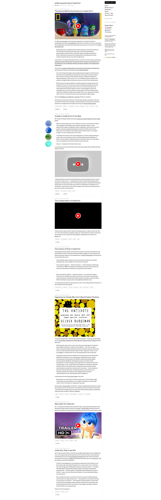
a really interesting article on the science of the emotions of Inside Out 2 (80, 68)
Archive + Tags (109, 13)
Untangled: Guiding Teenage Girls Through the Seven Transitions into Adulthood (76, 61)
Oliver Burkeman (73, 394)
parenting (82, 106)
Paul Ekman (76, 287)
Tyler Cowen (87, 394)
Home (106, 6)
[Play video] (78, 215)
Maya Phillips (63, 190)
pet (78, 456)
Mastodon (109, 32)
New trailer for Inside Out (64, 404)
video (66, 5)
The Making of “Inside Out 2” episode (69, 97)
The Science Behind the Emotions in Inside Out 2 (74, 11)
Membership (108, 7)
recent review (66, 386)
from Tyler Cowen (72, 376)
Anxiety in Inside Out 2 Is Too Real (68, 116)
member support (108, 36)
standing (74, 456)
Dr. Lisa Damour (72, 43)
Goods (106, 11)
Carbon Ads (114, 22)
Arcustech (112, 38)
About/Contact (109, 15)
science (91, 287)
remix (74, 239)
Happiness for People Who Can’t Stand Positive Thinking (77, 297)
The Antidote (80, 394)
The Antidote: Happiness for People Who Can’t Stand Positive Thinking (77, 340)
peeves (81, 456)
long (70, 456)
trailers (71, 440)
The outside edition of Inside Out (67, 200)
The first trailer (85, 408)
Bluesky (108, 30)
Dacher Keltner (71, 5)
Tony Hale (92, 106)
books (56, 394)
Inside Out (65, 106)
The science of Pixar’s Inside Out (67, 249)
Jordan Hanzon (64, 239)
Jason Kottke (66, 9)
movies (60, 5)
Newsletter (108, 9)
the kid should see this (90, 103)
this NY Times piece (87, 255)
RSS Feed (109, 29)
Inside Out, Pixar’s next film (65, 450)
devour (56, 236)
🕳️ (110, 57)
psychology (86, 287)
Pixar (64, 5)
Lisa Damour (71, 106)
